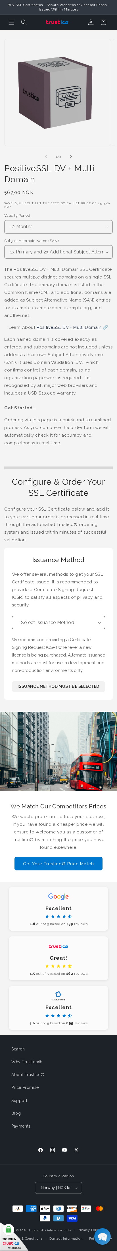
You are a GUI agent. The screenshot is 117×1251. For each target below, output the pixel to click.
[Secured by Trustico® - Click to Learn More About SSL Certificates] (14, 1236)
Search (18, 1049)
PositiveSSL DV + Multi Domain (69, 327)
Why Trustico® (26, 1062)
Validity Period (17, 215)
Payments (21, 1126)
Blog (16, 1113)
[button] (11, 22)
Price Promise (25, 1087)
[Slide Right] (71, 156)
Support (19, 1100)
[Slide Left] (46, 156)
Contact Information (65, 1238)
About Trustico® (28, 1074)
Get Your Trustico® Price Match (58, 863)
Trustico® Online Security (49, 1230)
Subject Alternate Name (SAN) (31, 241)
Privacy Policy (89, 1230)
